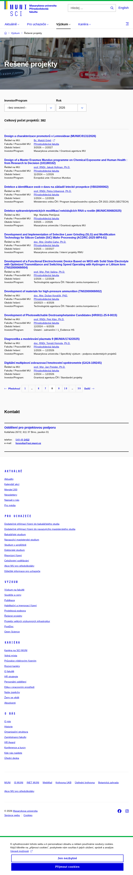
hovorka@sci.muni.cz (28, 443)
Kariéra (12, 642)
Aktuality (9, 479)
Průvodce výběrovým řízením (20, 660)
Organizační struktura (16, 731)
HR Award (9, 742)
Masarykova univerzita (25, 811)
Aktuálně (13, 471)
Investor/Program (15, 100)
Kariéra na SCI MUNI (15, 650)
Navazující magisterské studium (21, 539)
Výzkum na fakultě (14, 589)
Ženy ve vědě (11, 697)
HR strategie (11, 676)
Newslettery (10, 494)
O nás (10, 713)
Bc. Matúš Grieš (42, 140)
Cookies (28, 815)
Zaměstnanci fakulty (15, 737)
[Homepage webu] (30, 8)
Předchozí (14, 388)
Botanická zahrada (108, 782)
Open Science (12, 631)
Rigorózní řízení (13, 555)
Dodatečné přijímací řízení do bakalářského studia (31, 523)
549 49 (22, 439)
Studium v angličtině (15, 544)
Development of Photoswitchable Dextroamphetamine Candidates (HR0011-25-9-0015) (60, 315)
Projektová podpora (15, 610)
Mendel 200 (10, 489)
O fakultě (9, 671)
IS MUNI (18, 782)
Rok (58, 100)
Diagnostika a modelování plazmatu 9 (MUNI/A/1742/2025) (41, 338)
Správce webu (12, 815)
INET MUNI (33, 782)
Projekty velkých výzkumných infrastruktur (27, 621)
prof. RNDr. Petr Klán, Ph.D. (49, 319)
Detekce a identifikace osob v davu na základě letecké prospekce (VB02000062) (56, 186)
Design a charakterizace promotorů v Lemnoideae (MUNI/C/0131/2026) (50, 136)
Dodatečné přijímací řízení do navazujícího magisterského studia (39, 529)
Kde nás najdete (13, 752)
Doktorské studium (14, 550)
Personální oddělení (15, 681)
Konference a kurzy (15, 747)
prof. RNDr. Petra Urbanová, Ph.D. (53, 191)
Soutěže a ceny (12, 594)
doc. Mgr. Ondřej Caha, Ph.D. (50, 241)
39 (79, 388)
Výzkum (11, 582)
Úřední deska (11, 758)
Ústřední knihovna (85, 782)
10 (65, 388)
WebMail (47, 782)
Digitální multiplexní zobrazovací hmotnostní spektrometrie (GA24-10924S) (53, 362)
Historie (8, 726)
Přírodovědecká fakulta (46, 144)
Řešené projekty (13, 615)
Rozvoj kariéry (12, 666)
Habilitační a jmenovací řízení (20, 605)
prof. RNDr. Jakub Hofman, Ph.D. (52, 167)
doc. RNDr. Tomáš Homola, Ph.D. (52, 343)
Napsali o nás (11, 500)
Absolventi (10, 702)
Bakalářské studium (15, 534)
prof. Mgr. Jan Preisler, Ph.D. (49, 367)
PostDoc (9, 626)
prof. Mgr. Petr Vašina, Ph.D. (49, 271)
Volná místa (10, 655)
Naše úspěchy (12, 692)
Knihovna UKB (63, 782)
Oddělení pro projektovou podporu (30, 427)
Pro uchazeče (17, 516)
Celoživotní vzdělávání (16, 560)
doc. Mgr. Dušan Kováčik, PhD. (51, 295)
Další (87, 388)
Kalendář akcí (11, 484)
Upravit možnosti (19, 851)
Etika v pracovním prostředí (19, 687)
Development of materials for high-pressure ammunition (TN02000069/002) (53, 291)
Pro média (10, 505)
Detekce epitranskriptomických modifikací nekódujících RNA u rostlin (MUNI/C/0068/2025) (62, 210)
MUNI (7, 782)
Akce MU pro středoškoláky (19, 565)
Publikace (9, 600)
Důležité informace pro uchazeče (22, 571)
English (123, 8)
